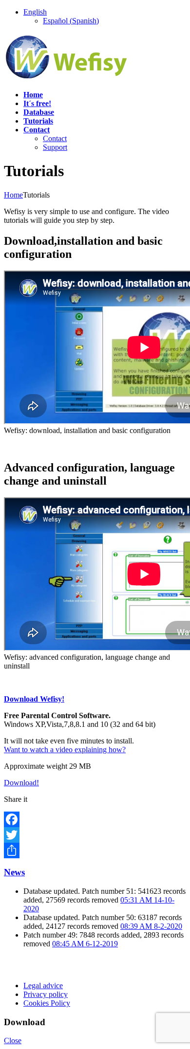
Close (12, 1040)
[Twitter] (95, 835)
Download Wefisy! (34, 699)
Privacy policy (45, 994)
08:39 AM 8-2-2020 (151, 926)
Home (13, 195)
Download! (21, 782)
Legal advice (43, 985)
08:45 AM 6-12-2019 (85, 944)
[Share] (95, 850)
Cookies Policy (46, 1003)
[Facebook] (95, 819)
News (14, 872)
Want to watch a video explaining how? (65, 749)
